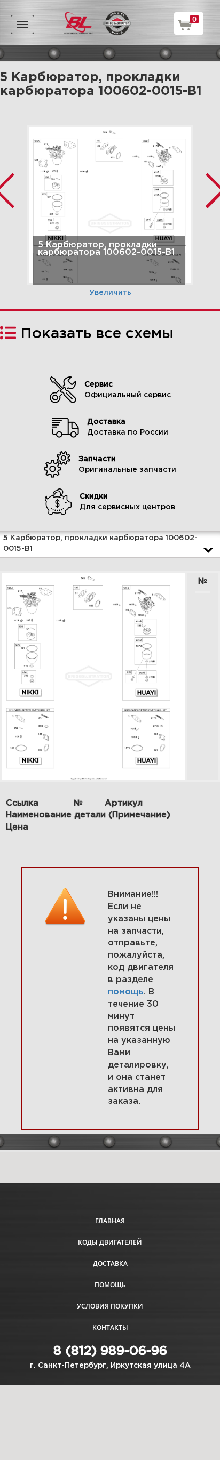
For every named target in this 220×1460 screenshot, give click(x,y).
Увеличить (110, 293)
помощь (126, 992)
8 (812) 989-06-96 (110, 1351)
